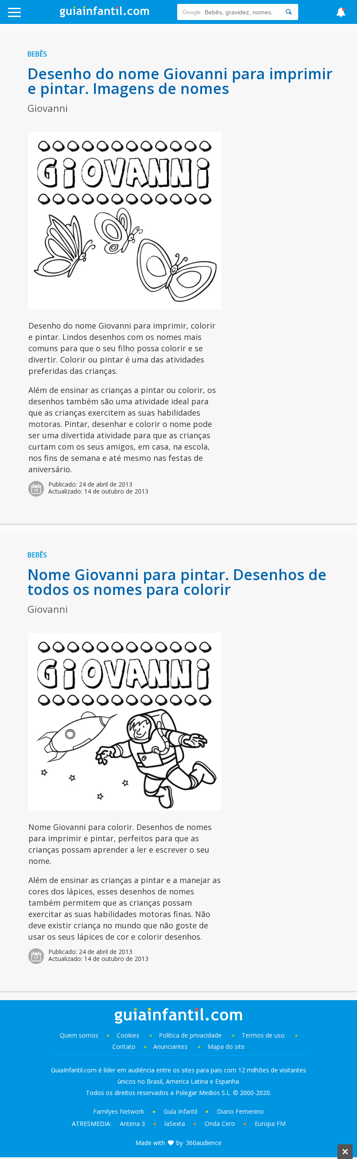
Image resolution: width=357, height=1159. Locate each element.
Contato (123, 1046)
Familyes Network (118, 1111)
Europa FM (270, 1123)
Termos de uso (263, 1035)
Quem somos (79, 1035)
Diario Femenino (240, 1111)
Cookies (129, 1035)
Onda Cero (220, 1123)
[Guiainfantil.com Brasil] (104, 15)
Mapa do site (226, 1046)
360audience (204, 1143)
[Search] (288, 12)
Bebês (37, 54)
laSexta (175, 1123)
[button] (36, 16)
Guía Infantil (180, 1111)
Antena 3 (132, 1123)
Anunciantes (170, 1046)
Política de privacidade (191, 1035)
